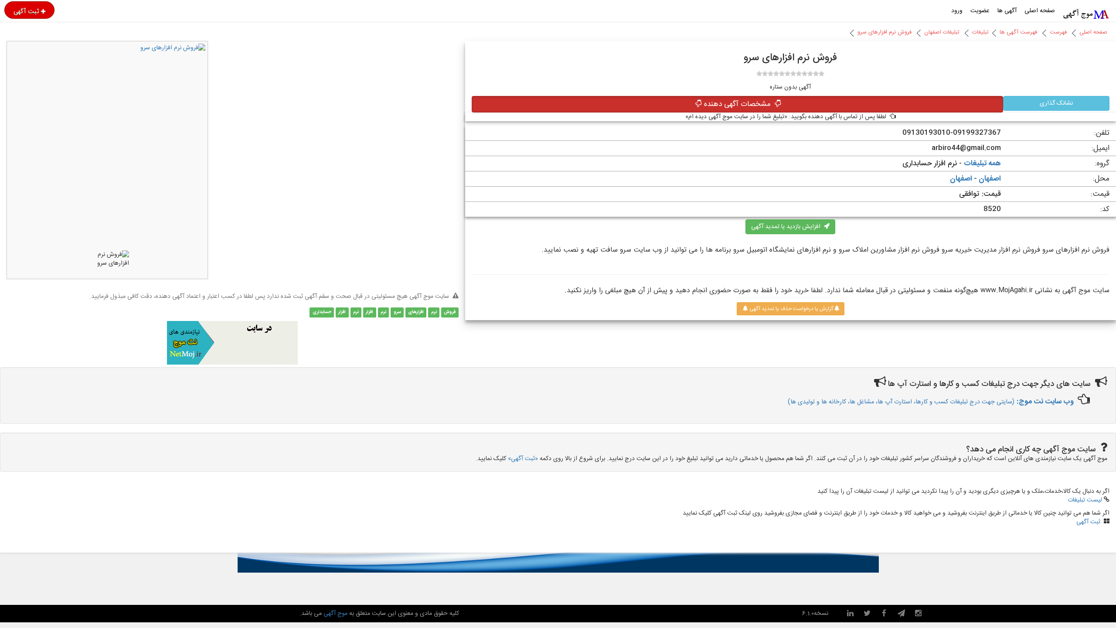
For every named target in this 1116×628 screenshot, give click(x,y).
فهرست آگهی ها (1018, 32)
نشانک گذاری (1056, 103)
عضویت (980, 11)
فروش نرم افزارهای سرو (884, 32)
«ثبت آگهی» (523, 459)
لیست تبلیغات (1085, 500)
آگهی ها (1007, 11)
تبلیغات (980, 32)
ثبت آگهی (26, 11)
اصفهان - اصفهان (975, 179)
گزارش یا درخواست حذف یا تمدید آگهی (790, 308)
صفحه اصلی (1039, 11)
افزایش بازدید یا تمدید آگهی (787, 227)
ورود (957, 11)
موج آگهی (334, 613)
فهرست (1058, 32)
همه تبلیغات (982, 163)
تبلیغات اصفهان (941, 32)
